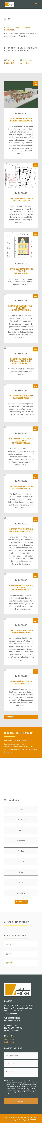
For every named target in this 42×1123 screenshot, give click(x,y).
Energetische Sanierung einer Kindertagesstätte (21, 530)
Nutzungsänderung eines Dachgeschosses (21, 396)
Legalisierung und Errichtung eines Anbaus (21, 199)
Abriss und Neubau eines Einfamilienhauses (21, 631)
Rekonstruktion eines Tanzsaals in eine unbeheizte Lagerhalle (21, 361)
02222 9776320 (14, 1018)
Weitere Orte (21, 902)
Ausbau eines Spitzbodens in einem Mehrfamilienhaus (21, 587)
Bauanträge (21, 113)
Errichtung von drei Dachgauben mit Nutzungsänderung (21, 308)
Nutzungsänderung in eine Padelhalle (21, 682)
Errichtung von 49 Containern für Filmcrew (21, 487)
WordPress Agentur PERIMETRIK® (26, 1120)
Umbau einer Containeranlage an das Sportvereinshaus (21, 440)
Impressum (29, 1117)
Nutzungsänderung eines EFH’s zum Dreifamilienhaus (21, 271)
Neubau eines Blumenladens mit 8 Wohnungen (21, 119)
